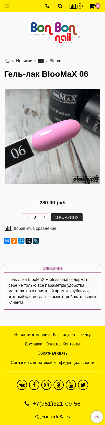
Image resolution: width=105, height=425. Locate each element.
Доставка (33, 344)
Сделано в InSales (52, 417)
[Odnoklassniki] (59, 385)
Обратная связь (52, 353)
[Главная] (7, 61)
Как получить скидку (72, 334)
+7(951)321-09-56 (56, 403)
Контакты (71, 344)
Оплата (53, 344)
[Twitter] (83, 385)
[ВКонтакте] (7, 241)
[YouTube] (71, 385)
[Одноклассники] (14, 241)
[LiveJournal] (36, 241)
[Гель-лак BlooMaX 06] (52, 136)
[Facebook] (34, 385)
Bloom (55, 61)
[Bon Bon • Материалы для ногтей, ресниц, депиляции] (52, 30)
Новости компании (32, 334)
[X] (28, 241)
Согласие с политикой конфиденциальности (52, 362)
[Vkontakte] (22, 385)
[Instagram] (46, 385)
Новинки (24, 61)
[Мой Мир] (21, 241)
